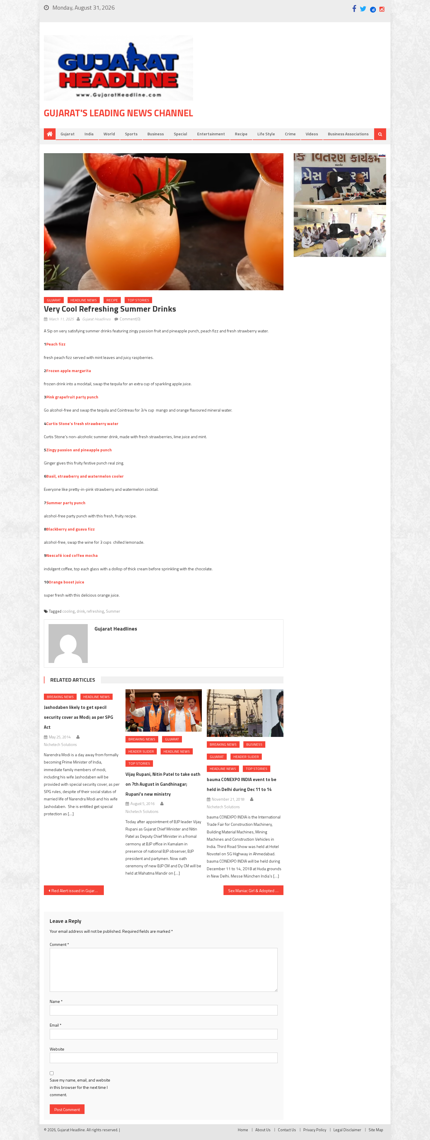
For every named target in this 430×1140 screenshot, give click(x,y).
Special (180, 134)
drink (81, 611)
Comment (59, 944)
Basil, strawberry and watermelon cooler (85, 476)
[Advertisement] (298, 81)
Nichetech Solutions (60, 744)
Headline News (83, 300)
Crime (290, 134)
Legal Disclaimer (347, 1130)
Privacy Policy (314, 1130)
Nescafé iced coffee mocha (72, 555)
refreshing (95, 611)
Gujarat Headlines (96, 319)
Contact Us (287, 1130)
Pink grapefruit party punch (72, 397)
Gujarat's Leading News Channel (118, 113)
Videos (312, 134)
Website (57, 1049)
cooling (68, 611)
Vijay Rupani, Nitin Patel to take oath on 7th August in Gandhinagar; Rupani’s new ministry (162, 784)
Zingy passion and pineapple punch (79, 450)
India (89, 134)
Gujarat (68, 134)
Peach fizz (56, 344)
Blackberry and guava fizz (70, 529)
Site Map (376, 1130)
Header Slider (141, 751)
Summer (113, 611)
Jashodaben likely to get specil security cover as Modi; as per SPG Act (78, 717)
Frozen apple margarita (68, 370)
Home (243, 1130)
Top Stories (138, 300)
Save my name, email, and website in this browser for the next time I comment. (80, 1087)
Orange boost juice (66, 582)
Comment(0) (130, 319)
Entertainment (211, 134)
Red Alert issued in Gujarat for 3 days (77, 890)
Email (55, 1025)
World (109, 134)
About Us (263, 1130)
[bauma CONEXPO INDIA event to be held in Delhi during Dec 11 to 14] (245, 713)
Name (56, 1001)
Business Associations (348, 134)
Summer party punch (65, 503)
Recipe (241, 134)
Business (155, 134)
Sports (131, 134)
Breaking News (60, 696)
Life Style (266, 134)
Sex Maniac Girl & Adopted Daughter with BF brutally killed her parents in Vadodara (255, 890)
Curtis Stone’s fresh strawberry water (82, 423)
